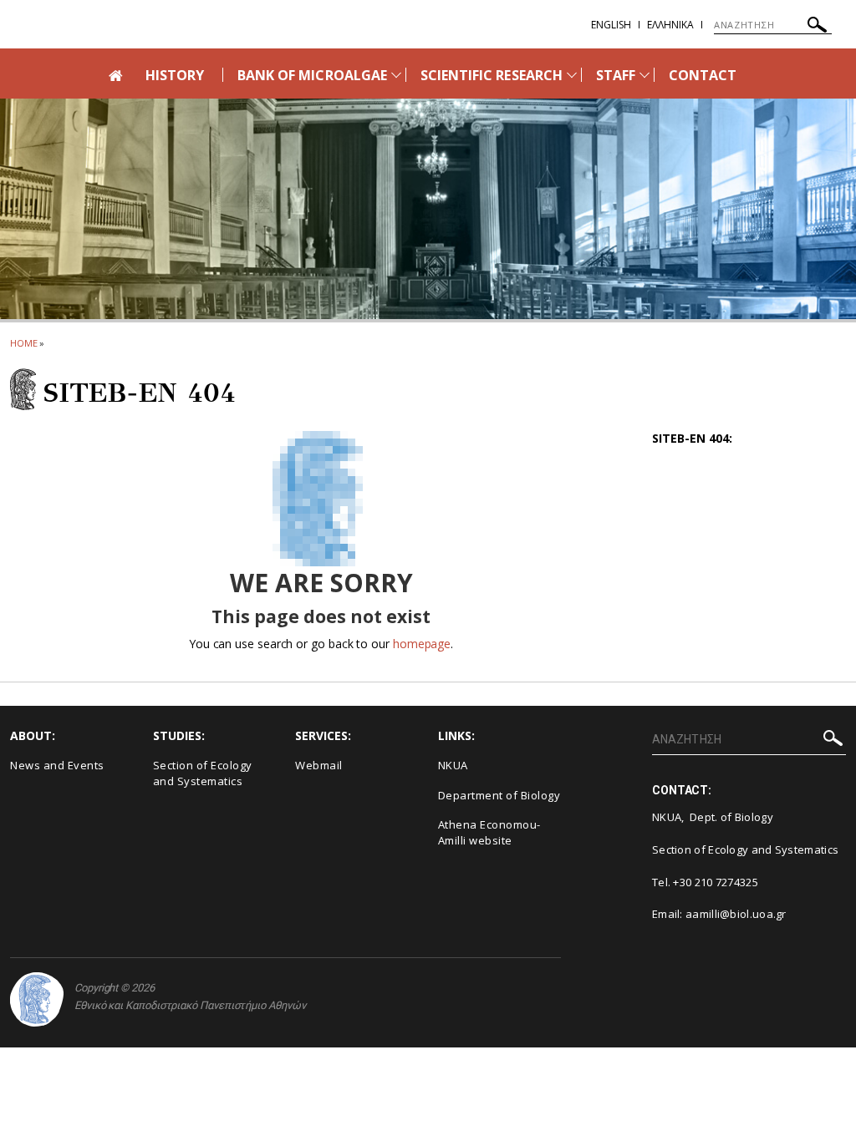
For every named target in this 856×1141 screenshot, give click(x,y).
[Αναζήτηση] (817, 27)
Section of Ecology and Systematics (202, 773)
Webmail (319, 765)
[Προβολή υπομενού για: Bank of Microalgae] (396, 75)
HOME (24, 343)
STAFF (615, 75)
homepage (422, 644)
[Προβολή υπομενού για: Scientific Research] (572, 75)
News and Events (57, 765)
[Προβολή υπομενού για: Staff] (644, 75)
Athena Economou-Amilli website (489, 832)
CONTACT (702, 75)
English (611, 25)
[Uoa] (37, 999)
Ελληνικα (670, 25)
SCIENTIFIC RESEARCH (491, 75)
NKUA (453, 765)
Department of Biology (499, 795)
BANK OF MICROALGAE (312, 75)
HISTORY (174, 75)
